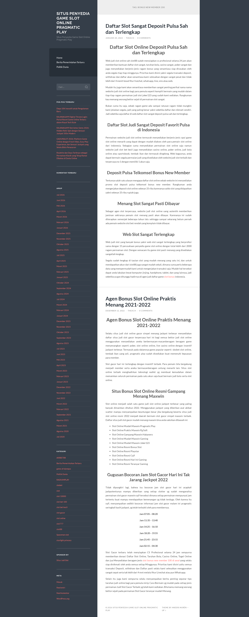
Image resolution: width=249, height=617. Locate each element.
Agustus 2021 (63, 420)
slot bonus (169, 276)
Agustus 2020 (63, 431)
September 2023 (64, 338)
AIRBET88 (61, 458)
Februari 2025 (63, 272)
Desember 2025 (63, 233)
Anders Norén (179, 608)
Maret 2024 (62, 305)
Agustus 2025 (63, 250)
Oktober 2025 (63, 244)
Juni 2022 (61, 398)
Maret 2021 (62, 426)
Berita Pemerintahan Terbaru (70, 62)
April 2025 (61, 261)
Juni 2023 (61, 354)
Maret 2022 (62, 404)
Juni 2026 (61, 200)
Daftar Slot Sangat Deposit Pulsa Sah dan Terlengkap (147, 29)
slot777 (60, 524)
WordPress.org (63, 598)
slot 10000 (61, 496)
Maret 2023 (62, 371)
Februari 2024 (63, 310)
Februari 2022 (63, 409)
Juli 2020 (61, 437)
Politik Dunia (63, 67)
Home (59, 57)
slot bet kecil (62, 507)
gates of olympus (64, 469)
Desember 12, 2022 (115, 311)
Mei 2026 (61, 206)
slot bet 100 (62, 502)
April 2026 (61, 211)
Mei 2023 (61, 360)
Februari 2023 (63, 376)
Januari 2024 (62, 316)
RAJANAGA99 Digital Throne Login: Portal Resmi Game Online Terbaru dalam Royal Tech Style (72, 120)
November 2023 (64, 327)
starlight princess (64, 540)
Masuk (59, 582)
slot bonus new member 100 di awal (161, 560)
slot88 (59, 529)
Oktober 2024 (63, 283)
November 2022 (64, 393)
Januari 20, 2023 (114, 38)
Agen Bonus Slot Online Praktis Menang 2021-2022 (141, 301)
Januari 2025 (62, 277)
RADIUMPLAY (63, 480)
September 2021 (64, 414)
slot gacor (61, 512)
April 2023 (61, 365)
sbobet (59, 485)
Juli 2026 (61, 195)
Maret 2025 (62, 266)
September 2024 (64, 288)
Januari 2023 (62, 382)
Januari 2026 (62, 228)
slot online (61, 518)
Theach (130, 38)
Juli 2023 (61, 349)
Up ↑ (164, 610)
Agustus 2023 (63, 343)
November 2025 (64, 239)
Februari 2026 (63, 222)
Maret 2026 (62, 217)
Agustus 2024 (63, 294)
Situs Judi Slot (62, 560)
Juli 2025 (61, 255)
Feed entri (61, 587)
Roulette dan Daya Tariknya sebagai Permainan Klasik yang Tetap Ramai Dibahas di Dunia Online (72, 155)
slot (58, 491)
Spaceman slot (63, 535)
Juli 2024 (61, 299)
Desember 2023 (63, 321)
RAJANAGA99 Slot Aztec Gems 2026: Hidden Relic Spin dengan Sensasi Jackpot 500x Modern (73, 131)
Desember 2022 (63, 387)
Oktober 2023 (63, 332)
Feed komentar (63, 593)
